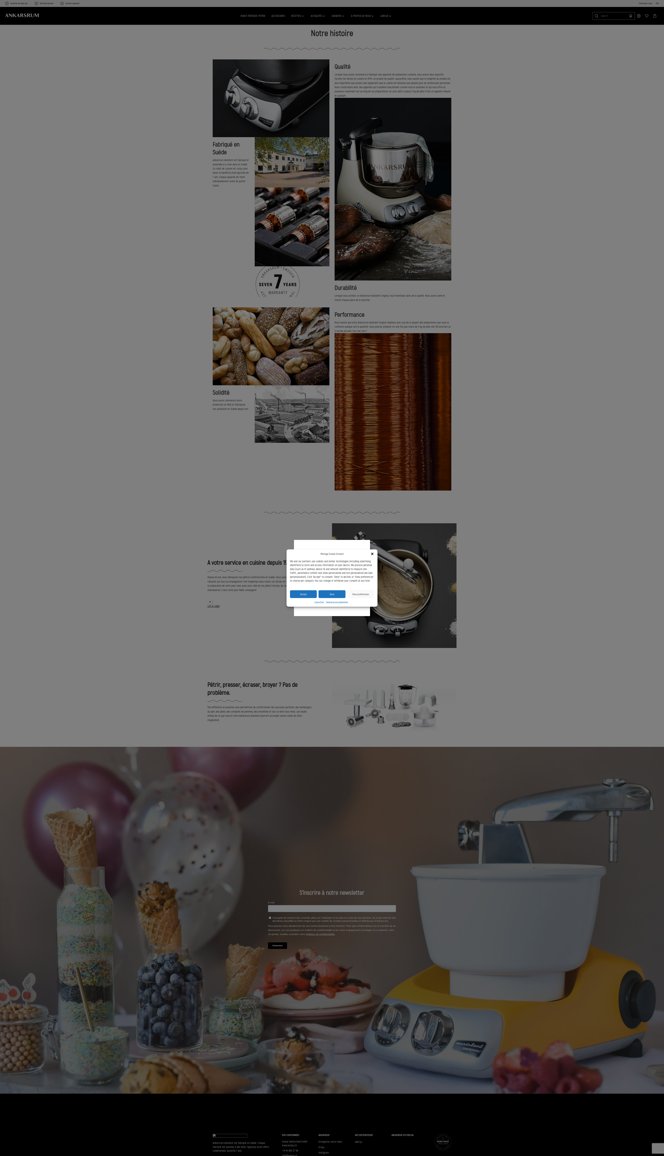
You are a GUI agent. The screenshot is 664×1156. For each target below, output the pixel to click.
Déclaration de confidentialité (337, 602)
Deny (332, 594)
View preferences (360, 594)
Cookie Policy (319, 602)
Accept (303, 594)
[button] (372, 554)
